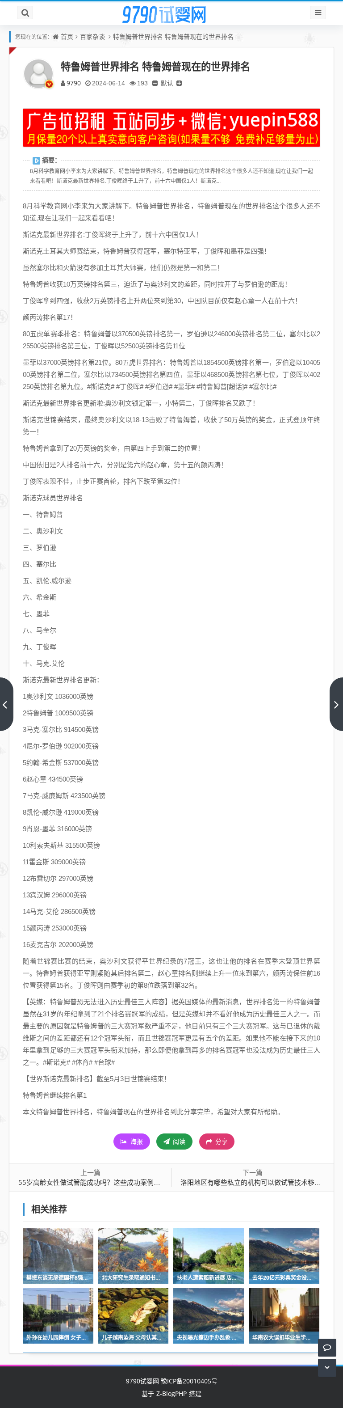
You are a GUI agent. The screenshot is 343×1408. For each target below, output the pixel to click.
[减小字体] (155, 83)
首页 (67, 36)
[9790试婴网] (171, 15)
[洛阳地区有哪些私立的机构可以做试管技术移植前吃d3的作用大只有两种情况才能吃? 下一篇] (336, 704)
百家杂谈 (92, 36)
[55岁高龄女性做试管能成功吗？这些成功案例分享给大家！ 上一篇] (6, 704)
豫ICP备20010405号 (188, 1381)
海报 (136, 1141)
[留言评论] (327, 1347)
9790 (74, 83)
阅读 (178, 1141)
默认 (167, 83)
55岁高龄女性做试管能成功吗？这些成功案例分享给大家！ (106, 1182)
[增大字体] (179, 83)
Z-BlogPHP (171, 1393)
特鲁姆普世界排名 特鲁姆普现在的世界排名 (173, 36)
